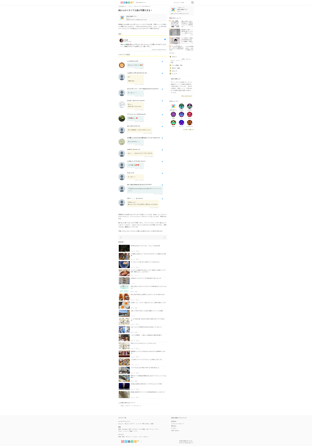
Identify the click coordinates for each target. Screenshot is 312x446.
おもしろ (174, 71)
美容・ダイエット (186, 59)
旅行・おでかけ (133, 429)
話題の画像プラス (131, 16)
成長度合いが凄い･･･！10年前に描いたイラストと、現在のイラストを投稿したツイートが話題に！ (187, 33)
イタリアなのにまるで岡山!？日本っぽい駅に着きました (145, 367)
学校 (143, 423)
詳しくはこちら (186, 96)
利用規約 (173, 421)
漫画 (119, 429)
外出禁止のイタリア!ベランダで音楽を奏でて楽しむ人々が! (146, 278)
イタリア (127, 405)
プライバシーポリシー (177, 423)
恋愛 (182, 26)
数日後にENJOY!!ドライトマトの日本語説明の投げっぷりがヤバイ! (148, 392)
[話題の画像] (126, 2)
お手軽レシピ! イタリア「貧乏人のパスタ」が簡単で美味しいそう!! (148, 302)
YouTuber (125, 429)
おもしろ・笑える (135, 251)
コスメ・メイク (175, 60)
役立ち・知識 (134, 291)
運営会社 (173, 426)
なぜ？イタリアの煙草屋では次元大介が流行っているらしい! (146, 327)
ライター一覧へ (187, 129)
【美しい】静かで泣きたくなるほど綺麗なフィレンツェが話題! (147, 310)
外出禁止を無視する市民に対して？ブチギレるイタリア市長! (146, 384)
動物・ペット (133, 431)
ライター (173, 428)
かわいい (174, 56)
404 (122, 405)
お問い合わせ (175, 430)
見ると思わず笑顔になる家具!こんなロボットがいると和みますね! (147, 294)
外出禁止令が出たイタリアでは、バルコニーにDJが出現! (145, 245)
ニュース (133, 283)
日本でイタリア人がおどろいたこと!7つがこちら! (143, 343)
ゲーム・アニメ (154, 429)
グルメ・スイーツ (135, 275)
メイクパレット (136, 405)
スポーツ (132, 423)
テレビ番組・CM (177, 65)
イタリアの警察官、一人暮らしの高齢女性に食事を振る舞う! (146, 335)
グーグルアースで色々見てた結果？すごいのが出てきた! (145, 262)
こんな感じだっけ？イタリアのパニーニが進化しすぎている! (146, 359)
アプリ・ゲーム (185, 43)
